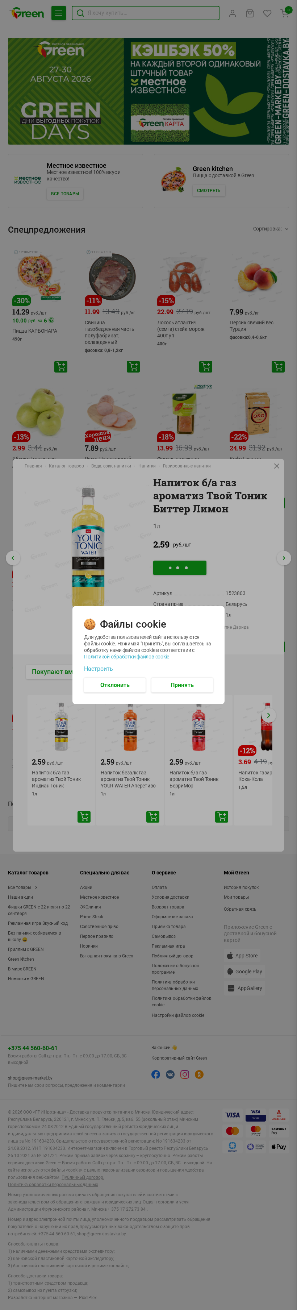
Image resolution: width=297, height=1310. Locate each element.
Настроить (98, 668)
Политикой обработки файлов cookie (126, 656)
